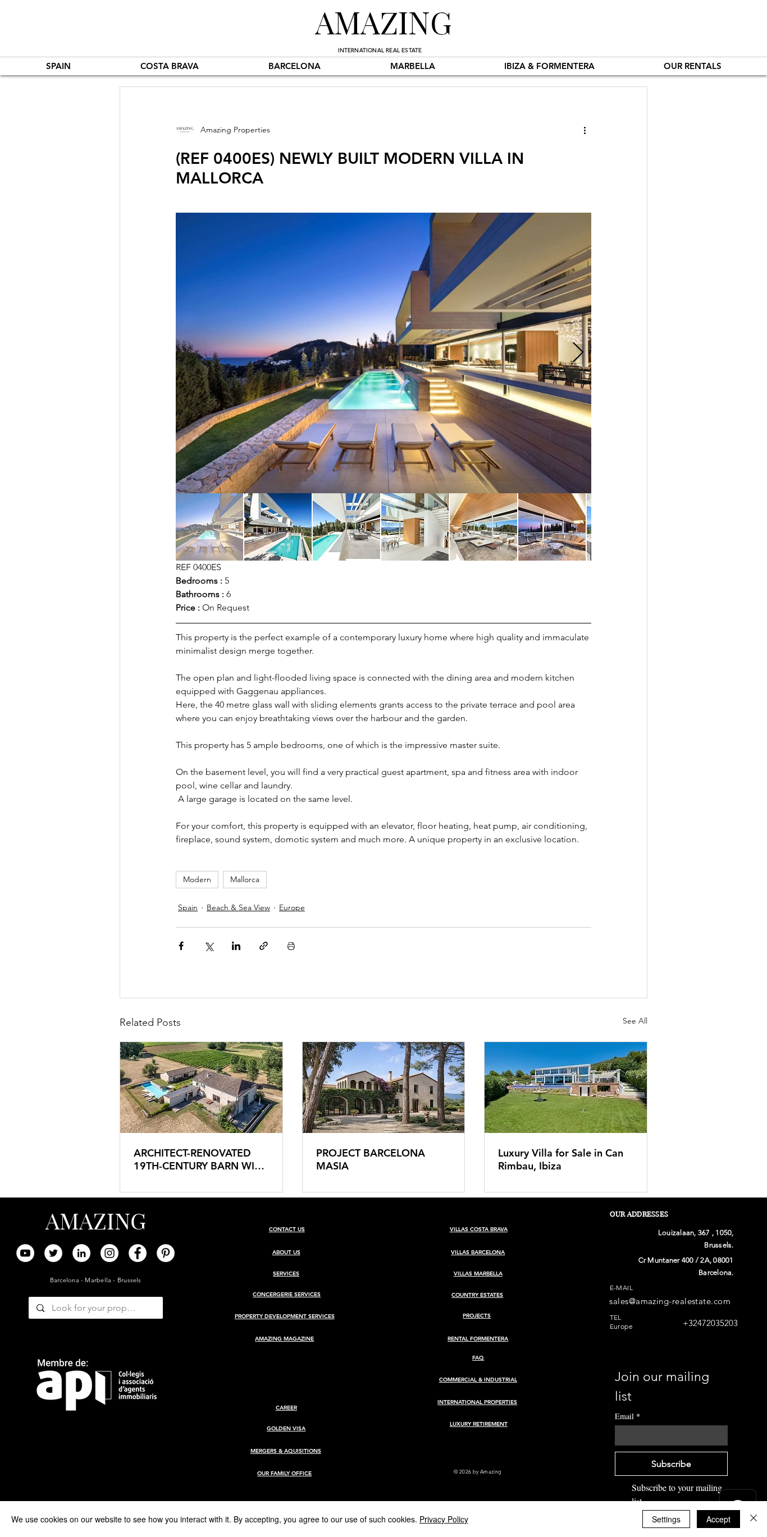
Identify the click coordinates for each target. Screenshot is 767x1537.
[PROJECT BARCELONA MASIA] (384, 1087)
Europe (292, 907)
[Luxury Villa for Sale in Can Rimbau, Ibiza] (566, 1087)
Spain (188, 907)
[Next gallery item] (578, 353)
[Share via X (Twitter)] (208, 945)
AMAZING (383, 21)
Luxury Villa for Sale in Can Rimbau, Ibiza (560, 1159)
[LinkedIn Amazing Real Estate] (81, 1253)
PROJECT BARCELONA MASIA (370, 1159)
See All (635, 1021)
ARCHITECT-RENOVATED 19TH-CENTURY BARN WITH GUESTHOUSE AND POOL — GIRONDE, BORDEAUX (200, 1159)
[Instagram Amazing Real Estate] (109, 1253)
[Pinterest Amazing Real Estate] (166, 1253)
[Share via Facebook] (181, 945)
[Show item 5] (483, 527)
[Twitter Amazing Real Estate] (53, 1253)
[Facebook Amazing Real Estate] (138, 1253)
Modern (197, 879)
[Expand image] (383, 353)
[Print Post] (291, 945)
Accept (718, 1519)
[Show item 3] (346, 527)
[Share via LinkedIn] (236, 945)
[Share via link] (263, 945)
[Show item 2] (278, 527)
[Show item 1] (209, 527)
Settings (666, 1519)
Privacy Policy (443, 1519)
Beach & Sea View (238, 907)
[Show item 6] (552, 527)
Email (627, 1416)
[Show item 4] (415, 527)
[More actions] (584, 129)
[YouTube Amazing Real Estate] (25, 1253)
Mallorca (244, 879)
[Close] (753, 1519)
